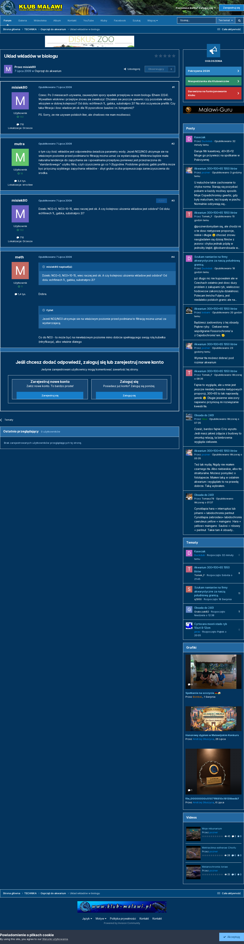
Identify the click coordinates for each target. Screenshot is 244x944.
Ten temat (224, 20)
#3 (173, 200)
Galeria (22, 20)
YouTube (88, 20)
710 (21, 124)
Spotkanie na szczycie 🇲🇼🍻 (203, 692)
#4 (173, 256)
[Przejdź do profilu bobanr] (189, 310)
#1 (173, 87)
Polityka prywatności (123, 918)
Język (86, 918)
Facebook (120, 20)
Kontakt (72, 20)
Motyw (100, 918)
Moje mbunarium (212, 828)
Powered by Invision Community (122, 923)
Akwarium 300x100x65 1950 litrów (215, 168)
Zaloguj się (129, 395)
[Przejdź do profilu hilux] (189, 417)
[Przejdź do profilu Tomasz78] (189, 496)
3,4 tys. (21, 180)
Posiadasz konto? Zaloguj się (195, 7)
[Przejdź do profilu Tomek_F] (189, 214)
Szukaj (136, 20)
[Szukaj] (239, 20)
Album (57, 20)
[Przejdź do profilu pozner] (189, 170)
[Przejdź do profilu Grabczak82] (189, 609)
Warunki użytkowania (55, 939)
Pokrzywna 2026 (199, 70)
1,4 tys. (21, 294)
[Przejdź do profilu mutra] (20, 157)
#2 (173, 143)
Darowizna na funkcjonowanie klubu (207, 93)
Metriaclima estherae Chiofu (219, 847)
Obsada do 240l (204, 415)
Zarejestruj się (231, 7)
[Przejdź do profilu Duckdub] (189, 139)
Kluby (104, 20)
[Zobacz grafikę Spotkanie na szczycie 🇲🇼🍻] (213, 672)
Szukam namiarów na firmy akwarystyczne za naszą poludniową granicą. (217, 260)
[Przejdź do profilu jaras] (189, 625)
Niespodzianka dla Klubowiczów (208, 81)
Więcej (151, 20)
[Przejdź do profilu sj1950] (189, 589)
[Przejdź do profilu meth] (20, 270)
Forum (7, 20)
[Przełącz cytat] (44, 266)
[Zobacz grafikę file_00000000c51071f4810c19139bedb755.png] (213, 771)
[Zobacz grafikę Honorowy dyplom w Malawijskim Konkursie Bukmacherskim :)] (213, 718)
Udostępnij (133, 68)
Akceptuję (233, 936)
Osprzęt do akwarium (48, 71)
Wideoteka (40, 20)
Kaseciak (199, 137)
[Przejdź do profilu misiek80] (8, 69)
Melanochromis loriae (215, 866)
